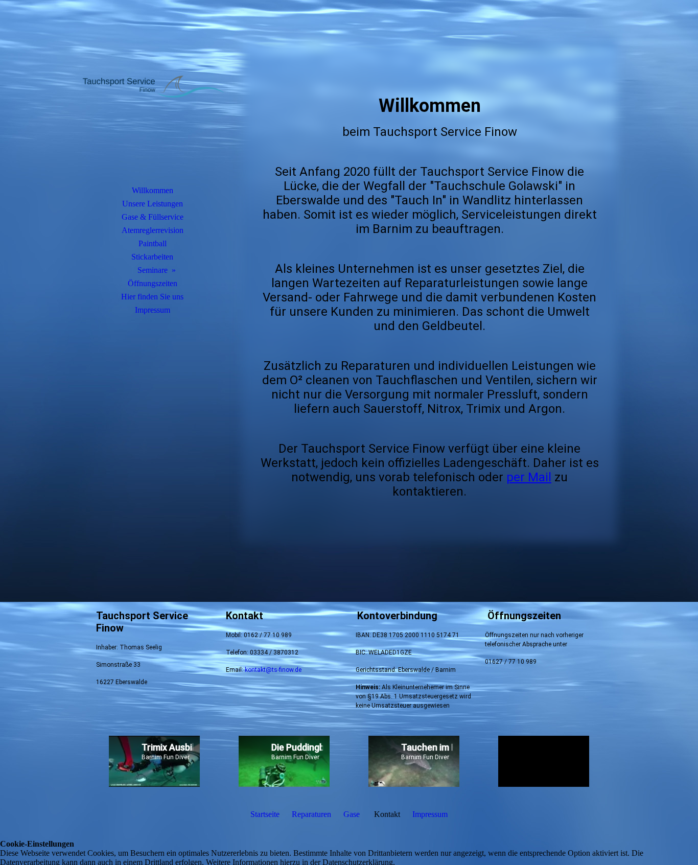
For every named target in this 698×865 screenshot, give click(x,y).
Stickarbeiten (152, 256)
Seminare (152, 270)
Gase (351, 814)
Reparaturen (311, 814)
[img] (152, 105)
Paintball (152, 243)
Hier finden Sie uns (152, 296)
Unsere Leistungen (152, 203)
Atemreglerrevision (152, 230)
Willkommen (152, 190)
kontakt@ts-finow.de (273, 669)
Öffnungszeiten (152, 283)
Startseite (265, 814)
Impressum (152, 310)
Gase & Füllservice (152, 217)
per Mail (528, 477)
